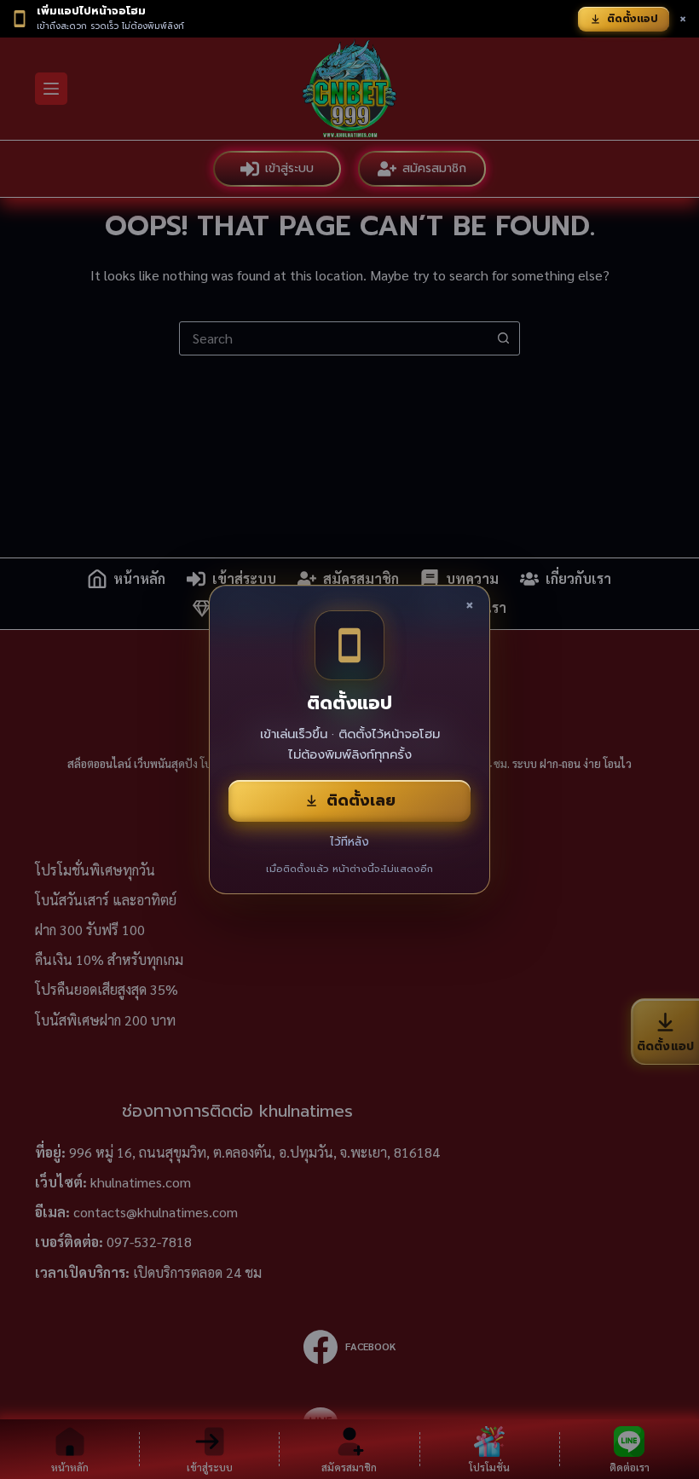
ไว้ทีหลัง (349, 842)
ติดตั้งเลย (361, 800)
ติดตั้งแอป (632, 18)
